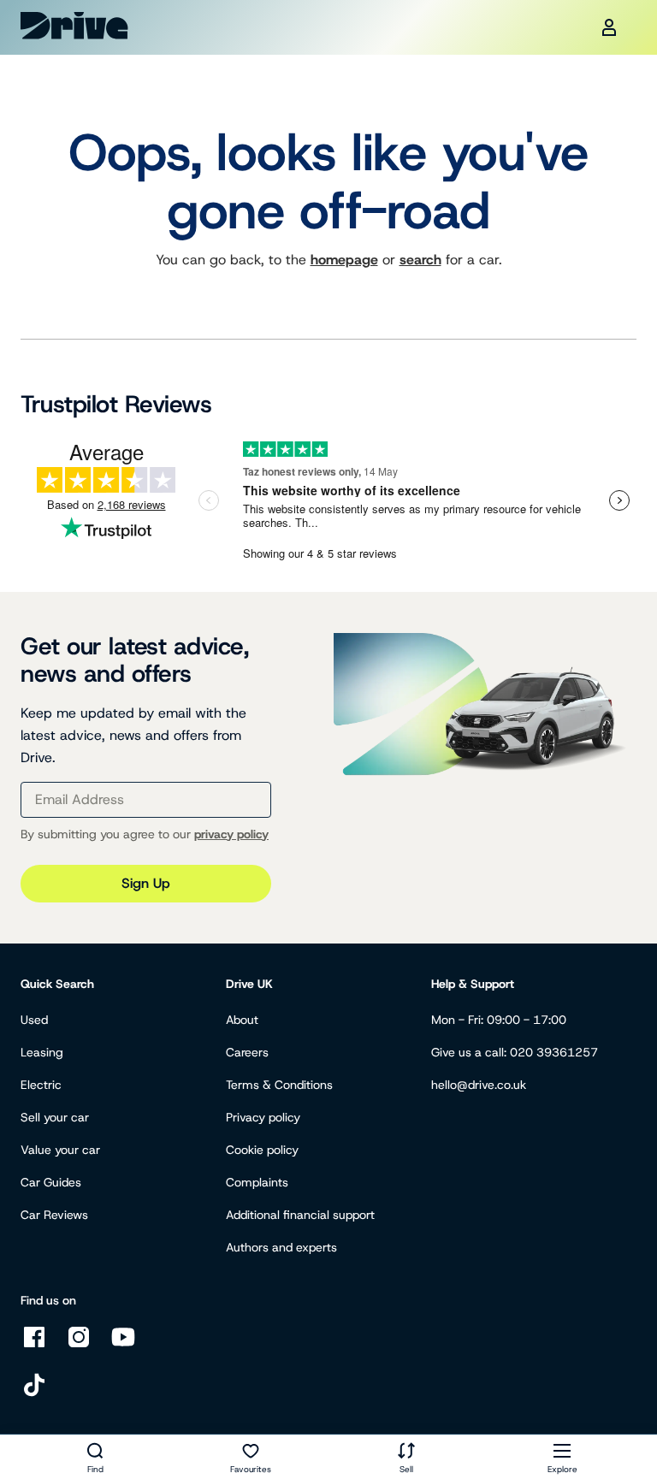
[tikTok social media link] (34, 1394)
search (420, 260)
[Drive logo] (74, 25)
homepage (344, 260)
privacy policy (231, 834)
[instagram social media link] (78, 1346)
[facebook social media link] (34, 1346)
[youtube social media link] (123, 1346)
